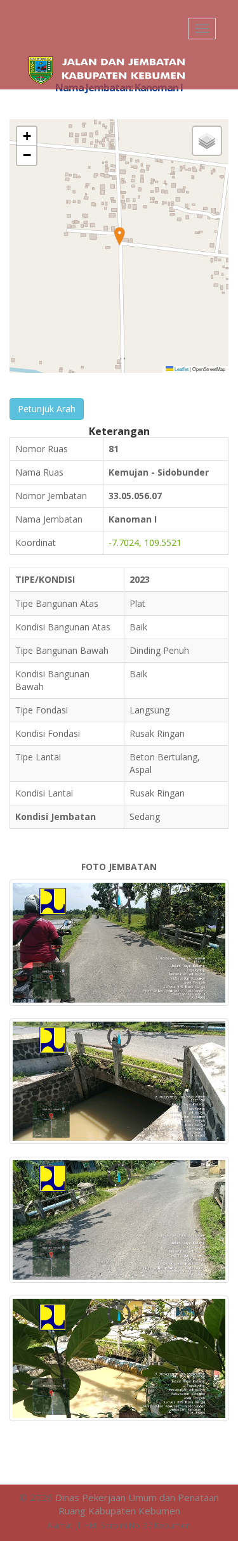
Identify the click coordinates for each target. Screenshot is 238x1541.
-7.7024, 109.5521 (145, 542)
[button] (119, 236)
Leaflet (180, 368)
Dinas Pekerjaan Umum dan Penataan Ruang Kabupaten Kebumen (137, 1504)
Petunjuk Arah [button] (47, 409)
